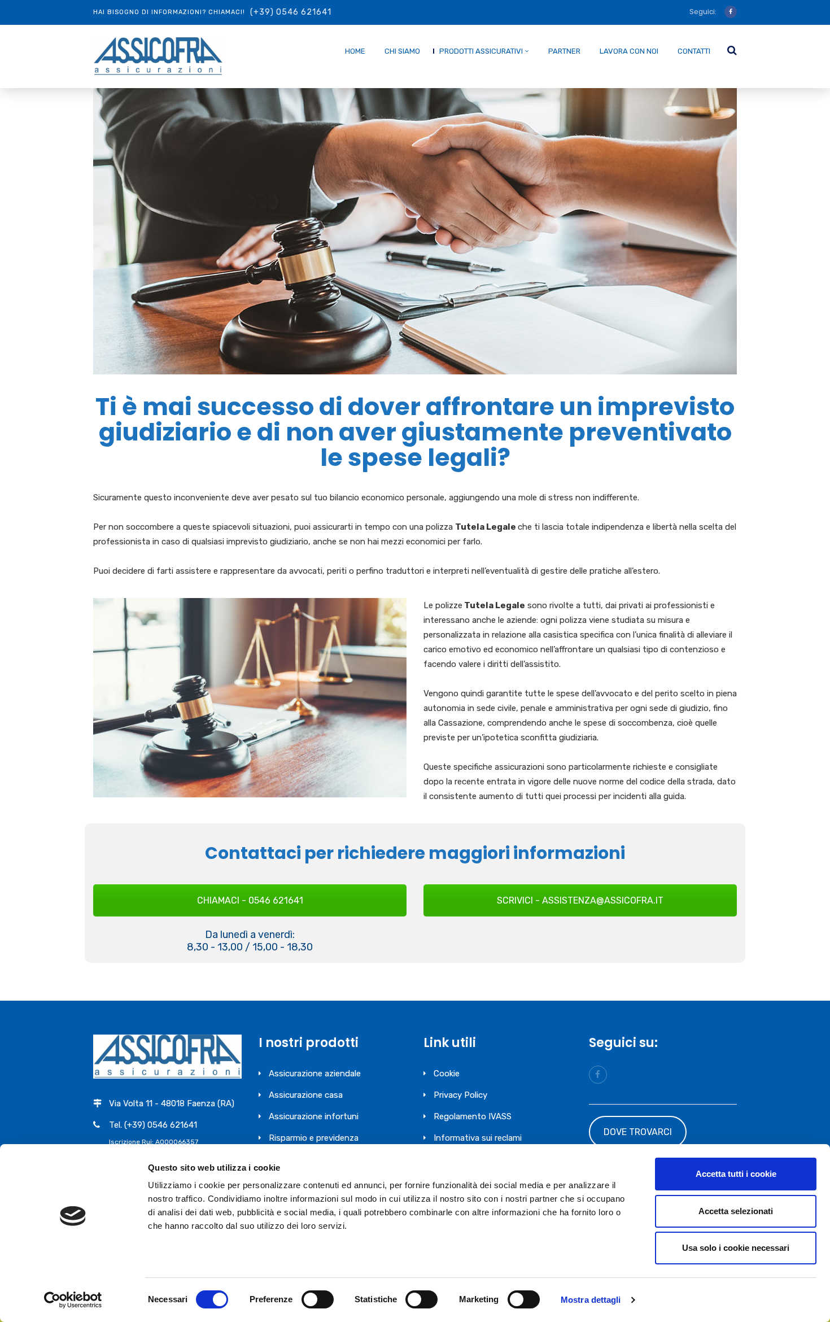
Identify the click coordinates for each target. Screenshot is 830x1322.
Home (355, 51)
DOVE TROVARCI (638, 1132)
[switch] (318, 1299)
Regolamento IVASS (473, 1116)
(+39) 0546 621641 (290, 12)
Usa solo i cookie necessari (735, 1248)
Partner (564, 51)
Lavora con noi (629, 51)
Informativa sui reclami (478, 1138)
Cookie (447, 1073)
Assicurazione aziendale (315, 1073)
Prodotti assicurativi (481, 51)
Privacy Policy (460, 1095)
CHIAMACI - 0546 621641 (250, 900)
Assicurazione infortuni (314, 1116)
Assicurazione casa (306, 1095)
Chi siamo (402, 51)
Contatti (694, 51)
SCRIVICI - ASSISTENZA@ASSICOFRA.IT (580, 900)
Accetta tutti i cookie (736, 1174)
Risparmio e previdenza (314, 1138)
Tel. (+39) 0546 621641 (153, 1125)
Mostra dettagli (591, 1299)
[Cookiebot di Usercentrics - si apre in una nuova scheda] (73, 1300)
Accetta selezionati (735, 1211)
